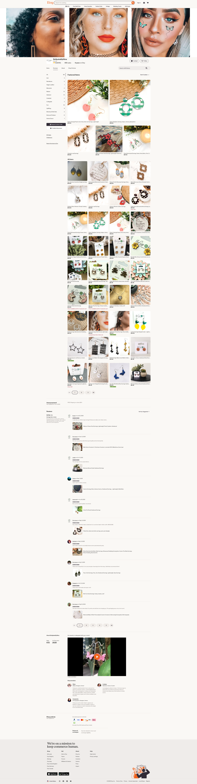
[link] (69, 392)
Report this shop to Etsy (52, 143)
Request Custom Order (56, 124)
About (63, 68)
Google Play (64, 773)
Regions (148, 781)
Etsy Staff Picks (77, 6)
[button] (134, 61)
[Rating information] (54, 63)
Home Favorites (88, 6)
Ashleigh (74, 541)
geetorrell (74, 499)
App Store (52, 773)
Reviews (55, 68)
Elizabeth (74, 583)
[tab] (56, 74)
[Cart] (148, 3)
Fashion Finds (99, 6)
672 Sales (48, 135)
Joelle (73, 457)
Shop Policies (72, 68)
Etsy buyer (75, 436)
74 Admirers (49, 137)
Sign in (139, 2)
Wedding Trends (117, 6)
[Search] (133, 3)
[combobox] (92, 3)
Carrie (73, 478)
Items (47, 68)
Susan (73, 415)
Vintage (108, 6)
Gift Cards (127, 6)
